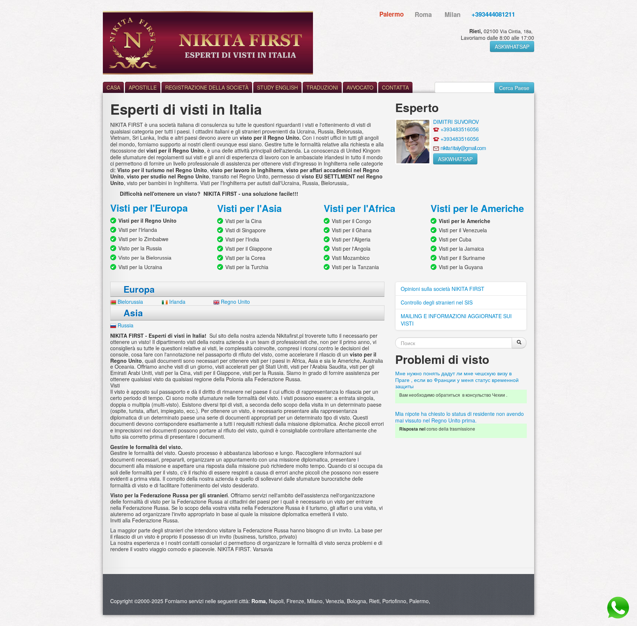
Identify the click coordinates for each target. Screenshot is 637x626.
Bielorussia (130, 301)
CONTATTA (395, 87)
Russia (125, 325)
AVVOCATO (360, 87)
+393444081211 (493, 14)
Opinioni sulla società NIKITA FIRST (442, 288)
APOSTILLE (143, 87)
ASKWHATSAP (512, 46)
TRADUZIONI (322, 87)
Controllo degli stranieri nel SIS (437, 302)
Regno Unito (235, 301)
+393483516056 (460, 129)
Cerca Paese (514, 87)
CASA (113, 87)
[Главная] (208, 42)
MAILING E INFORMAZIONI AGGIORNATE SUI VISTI (456, 319)
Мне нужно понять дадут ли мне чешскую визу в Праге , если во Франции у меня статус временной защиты (457, 379)
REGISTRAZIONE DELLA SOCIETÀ (206, 87)
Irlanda (177, 301)
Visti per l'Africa (361, 208)
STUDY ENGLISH (277, 87)
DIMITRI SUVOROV (456, 121)
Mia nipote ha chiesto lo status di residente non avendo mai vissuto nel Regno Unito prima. (459, 417)
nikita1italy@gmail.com (463, 148)
